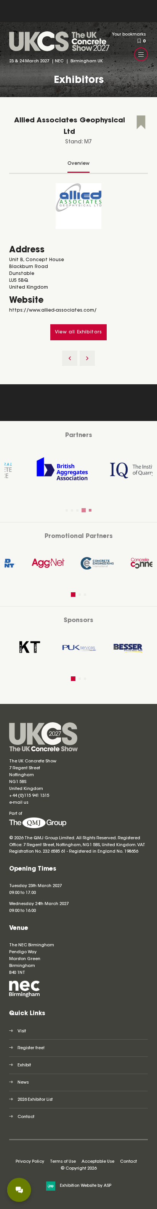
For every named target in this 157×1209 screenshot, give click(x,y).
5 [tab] (89, 510)
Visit (22, 1031)
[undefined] (37, 827)
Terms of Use (63, 1162)
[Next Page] (87, 358)
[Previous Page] (69, 358)
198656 (130, 852)
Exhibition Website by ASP (85, 1186)
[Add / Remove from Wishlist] (141, 123)
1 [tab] (67, 510)
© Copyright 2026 (78, 1169)
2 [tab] (72, 510)
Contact (26, 1117)
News (23, 1083)
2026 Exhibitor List (35, 1100)
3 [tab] (77, 510)
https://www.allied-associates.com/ (53, 310)
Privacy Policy (30, 1162)
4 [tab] (83, 510)
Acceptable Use (98, 1162)
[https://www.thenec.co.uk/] (24, 996)
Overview (78, 163)
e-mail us (18, 803)
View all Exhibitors (78, 332)
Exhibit (24, 1065)
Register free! (31, 1048)
